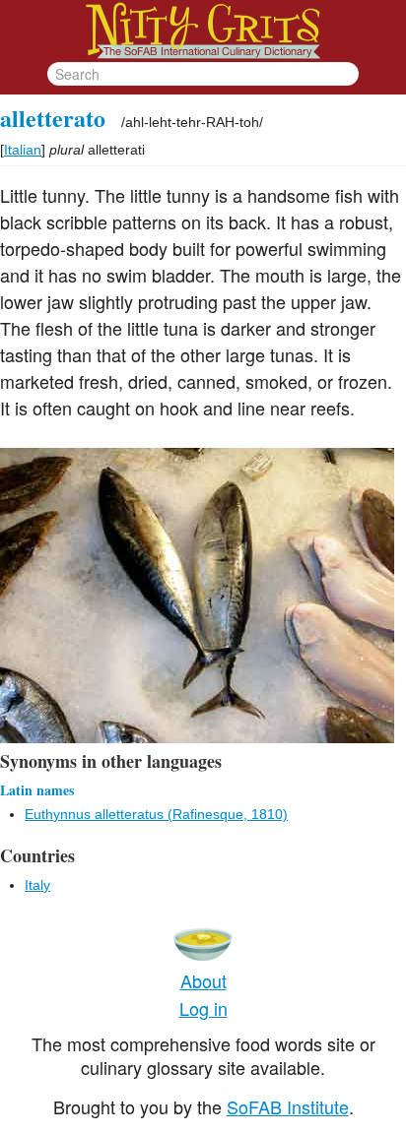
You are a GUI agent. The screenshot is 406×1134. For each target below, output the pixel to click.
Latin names (37, 790)
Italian (22, 150)
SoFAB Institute (288, 1106)
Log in (203, 1008)
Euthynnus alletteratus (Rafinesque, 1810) (156, 814)
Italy (37, 885)
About (203, 980)
